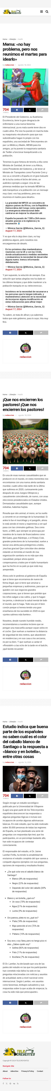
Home (5, 39)
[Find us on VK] (14, 1083)
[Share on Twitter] (30, 110)
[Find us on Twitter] (7, 1083)
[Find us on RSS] (17, 1083)
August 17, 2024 (13, 231)
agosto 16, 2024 (24, 762)
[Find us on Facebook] (3, 1083)
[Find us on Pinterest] (10, 1083)
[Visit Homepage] (12, 11)
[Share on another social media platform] (42, 110)
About (5, 1071)
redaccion (9, 65)
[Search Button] (47, 12)
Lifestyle (12, 39)
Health (20, 39)
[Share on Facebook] (17, 110)
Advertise (14, 1071)
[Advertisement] (25, 3)
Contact (40, 1071)
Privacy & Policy (27, 1071)
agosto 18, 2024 (24, 65)
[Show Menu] (41, 12)
